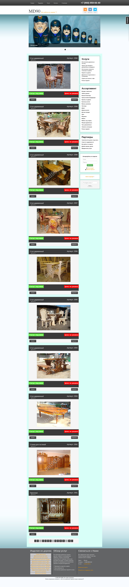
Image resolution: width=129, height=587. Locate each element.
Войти (90, 165)
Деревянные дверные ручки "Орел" (40, 561)
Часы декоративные (86, 124)
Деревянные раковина (40, 571)
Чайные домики (85, 93)
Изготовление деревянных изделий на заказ (64, 569)
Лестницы (84, 106)
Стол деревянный (37, 107)
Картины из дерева (86, 99)
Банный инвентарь (86, 95)
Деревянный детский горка (40, 556)
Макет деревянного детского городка (41, 559)
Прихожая (34, 493)
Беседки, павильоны (87, 91)
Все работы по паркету (87, 144)
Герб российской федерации (88, 97)
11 (63, 540)
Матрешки (84, 116)
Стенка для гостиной (38, 444)
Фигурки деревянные (87, 122)
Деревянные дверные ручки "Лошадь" (40, 566)
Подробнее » (74, 99)
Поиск (89, 185)
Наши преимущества (59, 568)
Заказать (33, 99)
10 (60, 540)
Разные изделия (86, 129)
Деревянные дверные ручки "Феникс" (40, 568)
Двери (83, 108)
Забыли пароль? (90, 169)
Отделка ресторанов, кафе (88, 78)
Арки (83, 114)
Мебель (34, 60)
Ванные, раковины (86, 103)
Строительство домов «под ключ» (90, 140)
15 (69, 540)
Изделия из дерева (86, 72)
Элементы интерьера (87, 126)
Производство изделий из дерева (62, 566)
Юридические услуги (87, 148)
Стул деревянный (37, 58)
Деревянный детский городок (41, 557)
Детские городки (86, 112)
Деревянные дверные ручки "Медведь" (40, 564)
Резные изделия (86, 80)
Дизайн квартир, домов (87, 146)
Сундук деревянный (41, 554)
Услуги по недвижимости (88, 142)
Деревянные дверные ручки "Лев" (40, 570)
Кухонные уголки (86, 101)
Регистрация (90, 168)
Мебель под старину (87, 120)
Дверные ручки (85, 110)
